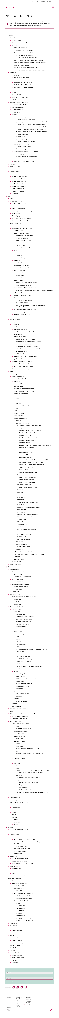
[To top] (52, 1009)
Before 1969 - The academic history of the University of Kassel (29, 70)
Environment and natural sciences (24, 235)
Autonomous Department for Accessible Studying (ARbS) (33, 460)
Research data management (21, 586)
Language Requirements (22, 302)
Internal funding (20, 634)
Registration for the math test (23, 351)
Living (13, 322)
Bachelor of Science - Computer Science (26, 159)
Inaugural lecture (20, 733)
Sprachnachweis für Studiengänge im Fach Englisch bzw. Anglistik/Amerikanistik (30, 306)
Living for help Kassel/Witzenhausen (26, 529)
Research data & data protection (24, 683)
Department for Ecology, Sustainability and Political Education (35, 445)
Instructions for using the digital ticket (28, 502)
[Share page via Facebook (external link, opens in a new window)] (22, 988)
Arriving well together (17, 109)
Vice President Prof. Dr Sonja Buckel (23, 82)
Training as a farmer (21, 136)
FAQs (17, 408)
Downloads (18, 403)
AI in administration (20, 915)
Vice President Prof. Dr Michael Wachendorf (25, 85)
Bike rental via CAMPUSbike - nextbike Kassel (28, 507)
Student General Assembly (24, 546)
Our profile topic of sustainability (20, 716)
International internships (20, 383)
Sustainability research (16, 721)
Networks (14, 814)
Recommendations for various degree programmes (28, 341)
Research (10, 567)
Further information (19, 396)
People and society (20, 243)
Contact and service (15, 866)
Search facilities (8, 1001)
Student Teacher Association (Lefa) (28, 487)
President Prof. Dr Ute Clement (21, 77)
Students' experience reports (21, 393)
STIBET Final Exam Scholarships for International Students (29, 554)
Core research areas (15, 594)
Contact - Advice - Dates (16, 564)
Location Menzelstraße (17, 184)
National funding (20, 639)
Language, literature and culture (24, 248)
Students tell (17, 260)
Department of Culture (25, 442)
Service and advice (20, 495)
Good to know (20, 651)
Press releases (13, 923)
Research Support (16, 609)
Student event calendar (21, 544)
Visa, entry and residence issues (22, 848)
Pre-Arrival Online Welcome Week (22, 364)
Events (15, 691)
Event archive (19, 775)
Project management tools (22, 686)
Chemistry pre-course (19, 334)
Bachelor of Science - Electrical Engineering (26, 156)
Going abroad (13, 856)
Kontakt (43, 1)
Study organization (16, 374)
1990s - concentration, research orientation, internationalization (30, 62)
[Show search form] (33, 2)
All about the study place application (21, 268)
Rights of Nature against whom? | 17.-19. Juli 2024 (30, 780)
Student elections (21, 474)
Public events (13, 935)
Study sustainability (15, 797)
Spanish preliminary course (20, 359)
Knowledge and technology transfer (19, 708)
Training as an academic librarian (24, 146)
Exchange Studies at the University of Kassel (25, 309)
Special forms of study (19, 270)
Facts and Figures (16, 40)
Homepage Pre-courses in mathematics (25, 339)
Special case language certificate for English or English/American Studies (34, 290)
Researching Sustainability (20, 731)
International (11, 827)
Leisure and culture (18, 415)
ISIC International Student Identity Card (27, 517)
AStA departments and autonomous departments (29, 428)
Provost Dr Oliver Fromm (20, 80)
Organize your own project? (24, 534)
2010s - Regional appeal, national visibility (24, 52)
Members (18, 743)
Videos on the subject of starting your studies (23, 369)
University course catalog (18, 1002)
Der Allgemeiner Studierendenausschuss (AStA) (29, 425)
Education (14, 114)
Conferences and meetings (16, 943)
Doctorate (14, 703)
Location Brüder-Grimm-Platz (19, 186)
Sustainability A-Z (16, 807)
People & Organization (19, 741)
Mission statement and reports (19, 43)
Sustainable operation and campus (19, 802)
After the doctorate (16, 706)
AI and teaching (21, 905)
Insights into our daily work (18, 107)
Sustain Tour (17, 819)
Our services (17, 611)
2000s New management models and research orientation (28, 60)
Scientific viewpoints (17, 930)
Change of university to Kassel (23, 285)
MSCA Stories (20, 664)
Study (9, 196)
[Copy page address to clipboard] (26, 988)
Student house (19, 541)
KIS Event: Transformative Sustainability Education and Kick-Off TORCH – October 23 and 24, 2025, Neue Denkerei (33, 771)
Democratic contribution (23, 539)
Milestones (18, 756)
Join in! (17, 532)
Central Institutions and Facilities (20, 97)
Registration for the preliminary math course (27, 346)
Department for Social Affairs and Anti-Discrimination (32, 430)
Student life (15, 411)
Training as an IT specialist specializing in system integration (31, 129)
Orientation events (18, 230)
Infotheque (14, 817)
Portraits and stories (15, 945)
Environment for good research (21, 674)
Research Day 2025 (20, 676)
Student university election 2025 (27, 477)
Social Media (13, 948)
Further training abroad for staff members (22, 863)
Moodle (17, 1010)
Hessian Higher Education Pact (19, 883)
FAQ (18, 636)
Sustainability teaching (19, 736)
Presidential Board (16, 75)
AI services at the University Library (24, 918)
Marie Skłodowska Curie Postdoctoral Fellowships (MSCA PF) (31, 649)
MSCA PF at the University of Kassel (26, 654)
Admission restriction (19, 272)
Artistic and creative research (23, 624)
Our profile (12, 38)
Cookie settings (8, 1010)
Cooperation (15, 832)
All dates (16, 824)
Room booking (21, 497)
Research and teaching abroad (19, 861)
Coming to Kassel (14, 834)
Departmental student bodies (24, 484)
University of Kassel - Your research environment (29, 666)
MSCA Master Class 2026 (23, 656)
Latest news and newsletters (19, 876)
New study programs (17, 216)
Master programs (16, 213)
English (51, 1)
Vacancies (12, 164)
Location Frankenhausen (18, 191)
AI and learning (21, 908)
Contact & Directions (9, 998)
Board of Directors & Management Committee (27, 748)
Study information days (20, 258)
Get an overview (16, 226)
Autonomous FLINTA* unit (26, 452)
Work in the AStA (21, 536)
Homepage (7, 11)
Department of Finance (25, 435)
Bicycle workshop (21, 512)
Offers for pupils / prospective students (22, 228)
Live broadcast (23, 787)
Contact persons (18, 853)
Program (21, 785)
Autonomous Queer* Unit (25, 450)
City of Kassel (15, 193)
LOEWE (19, 641)
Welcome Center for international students (24, 839)
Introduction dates (16, 327)
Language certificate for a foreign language (25, 287)
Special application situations (21, 278)
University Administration (18, 95)
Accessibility (28, 999)
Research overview (14, 569)
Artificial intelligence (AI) (18, 886)
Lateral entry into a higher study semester (26, 282)
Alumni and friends (15, 166)
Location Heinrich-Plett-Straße (19, 179)
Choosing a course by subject (21, 233)
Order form (14, 960)
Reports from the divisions (18, 928)
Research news (17, 599)
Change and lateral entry (20, 280)
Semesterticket (21, 499)
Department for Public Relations (27, 440)
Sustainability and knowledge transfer (19, 800)
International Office (16, 868)
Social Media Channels (19, 998)
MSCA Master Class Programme (27, 659)
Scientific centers (18, 574)
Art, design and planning (22, 238)
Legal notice (28, 1004)
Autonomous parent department (27, 457)
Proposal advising (20, 614)
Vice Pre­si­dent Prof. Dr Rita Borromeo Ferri (24, 87)
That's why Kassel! (16, 317)
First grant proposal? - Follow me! (25, 616)
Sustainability (11, 711)
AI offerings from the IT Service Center (25, 920)
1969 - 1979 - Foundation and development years (26, 67)
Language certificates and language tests (26, 406)
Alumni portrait (15, 169)
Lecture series (15, 938)
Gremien (14, 90)
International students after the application (22, 361)
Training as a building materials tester (25, 119)
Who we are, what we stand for (19, 104)
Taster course (19, 253)
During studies (13, 371)
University (10, 35)
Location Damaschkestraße (19, 181)
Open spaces (15, 810)
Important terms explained (20, 329)
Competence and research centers (22, 576)
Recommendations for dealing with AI (23, 893)
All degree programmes (16, 201)
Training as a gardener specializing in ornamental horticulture (31, 131)
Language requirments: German (24, 300)
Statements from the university (19, 933)
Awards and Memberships (18, 581)
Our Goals (16, 726)
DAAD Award (17, 556)
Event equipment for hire (18, 957)
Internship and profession (18, 376)
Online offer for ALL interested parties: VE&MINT (28, 349)
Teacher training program (18, 208)
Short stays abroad (18, 386)
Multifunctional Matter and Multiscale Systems (24, 596)
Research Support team (21, 701)
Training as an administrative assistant (25, 141)
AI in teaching (19, 903)
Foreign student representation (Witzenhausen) (31, 462)
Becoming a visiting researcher (23, 621)
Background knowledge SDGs (19, 718)
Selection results (20, 275)
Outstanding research (17, 579)
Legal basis (20, 492)
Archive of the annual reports (26, 447)
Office (17, 751)
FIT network (17, 671)
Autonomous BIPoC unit (25, 455)
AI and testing (20, 910)
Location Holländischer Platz (19, 174)
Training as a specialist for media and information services (30, 124)
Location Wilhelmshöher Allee (19, 176)
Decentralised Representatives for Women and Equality (29, 753)
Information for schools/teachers (22, 265)
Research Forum (18, 589)
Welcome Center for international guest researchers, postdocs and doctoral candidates (32, 842)
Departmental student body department (29, 437)
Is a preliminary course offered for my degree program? (28, 332)
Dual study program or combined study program (26, 151)
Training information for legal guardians (24, 161)
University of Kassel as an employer (19, 102)
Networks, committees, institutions (20, 584)
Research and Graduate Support (18, 607)
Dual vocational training (20, 117)
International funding (21, 644)
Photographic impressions (26, 790)
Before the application (15, 223)
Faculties (14, 92)
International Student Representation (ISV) (28, 514)
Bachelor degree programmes (19, 203)
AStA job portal (19, 549)
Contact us (20, 669)
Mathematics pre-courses (20, 336)
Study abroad (17, 381)
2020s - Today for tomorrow (21, 47)
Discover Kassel (16, 112)
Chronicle (14, 45)
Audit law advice (21, 519)
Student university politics (22, 423)
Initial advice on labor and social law (26, 522)
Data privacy (28, 997)
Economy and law (20, 245)
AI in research (19, 913)
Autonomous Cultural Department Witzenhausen (31, 464)
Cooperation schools (19, 263)
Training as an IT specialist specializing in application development (33, 126)
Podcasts (12, 950)
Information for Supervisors (24, 661)
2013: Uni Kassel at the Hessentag (24, 55)
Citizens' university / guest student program (23, 221)
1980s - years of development (21, 65)
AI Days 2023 (19, 890)
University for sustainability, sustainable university (22, 713)
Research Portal (16, 591)
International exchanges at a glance (19, 829)
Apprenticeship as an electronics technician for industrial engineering (33, 122)
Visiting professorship (21, 846)
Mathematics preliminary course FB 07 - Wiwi (25, 356)
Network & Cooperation (19, 758)
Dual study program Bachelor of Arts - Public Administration (31, 154)
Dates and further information (23, 344)
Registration (20, 255)
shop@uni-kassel (14, 952)
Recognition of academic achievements (24, 391)
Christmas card (15, 962)
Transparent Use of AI (28, 1002)
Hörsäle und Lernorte (19, 413)
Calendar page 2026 (17, 955)
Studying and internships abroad (20, 379)
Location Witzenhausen (18, 188)
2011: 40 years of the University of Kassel (26, 57)
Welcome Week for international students (24, 366)
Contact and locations (15, 171)
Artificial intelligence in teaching (24, 895)
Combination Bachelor (19, 206)
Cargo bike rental (21, 509)
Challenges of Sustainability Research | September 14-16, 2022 (33, 792)
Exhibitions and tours (17, 940)
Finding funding (18, 631)
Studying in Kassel (18, 298)
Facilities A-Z (15, 99)
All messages (19, 766)
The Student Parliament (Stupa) (25, 467)
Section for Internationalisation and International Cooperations (27, 871)
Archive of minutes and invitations (28, 472)
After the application (15, 319)
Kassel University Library (18, 1006)
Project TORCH (19, 738)
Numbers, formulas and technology (24, 240)
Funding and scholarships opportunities (24, 388)
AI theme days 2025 (19, 888)
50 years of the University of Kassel (24, 50)
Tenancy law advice (22, 524)
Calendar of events (16, 561)
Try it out (16, 250)
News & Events (17, 763)
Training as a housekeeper (22, 134)
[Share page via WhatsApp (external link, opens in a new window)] (17, 988)
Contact (17, 398)
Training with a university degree (22, 144)
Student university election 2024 (27, 479)
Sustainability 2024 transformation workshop (28, 777)
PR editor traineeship (21, 149)
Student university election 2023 (27, 482)
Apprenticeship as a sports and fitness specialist (28, 139)
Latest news (19, 401)
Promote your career (19, 559)
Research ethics (20, 681)
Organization (13, 72)
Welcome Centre (16, 837)
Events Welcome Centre (20, 851)
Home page (18, 420)
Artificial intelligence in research (24, 898)
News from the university (14, 878)
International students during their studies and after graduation (28, 552)
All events (18, 768)
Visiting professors (20, 746)
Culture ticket (20, 504)
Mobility (14, 812)
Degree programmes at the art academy (22, 211)
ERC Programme (21, 646)
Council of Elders (23, 469)
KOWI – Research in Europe (22, 693)
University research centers (18, 572)
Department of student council (27, 433)
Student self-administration (20, 418)
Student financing (16, 324)
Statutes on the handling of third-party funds (27, 679)
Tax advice (20, 526)
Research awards (21, 629)
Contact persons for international (22, 314)
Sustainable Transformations (19, 601)
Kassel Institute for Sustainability (20, 723)
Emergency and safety (9, 1007)
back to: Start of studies (22, 354)
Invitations (20, 489)
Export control (19, 688)
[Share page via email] (13, 988)
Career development (21, 626)
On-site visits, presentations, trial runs (25, 619)
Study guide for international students (21, 295)
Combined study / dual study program (21, 218)
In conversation (17, 761)
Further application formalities (21, 293)
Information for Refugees (20, 312)
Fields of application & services (21, 901)
